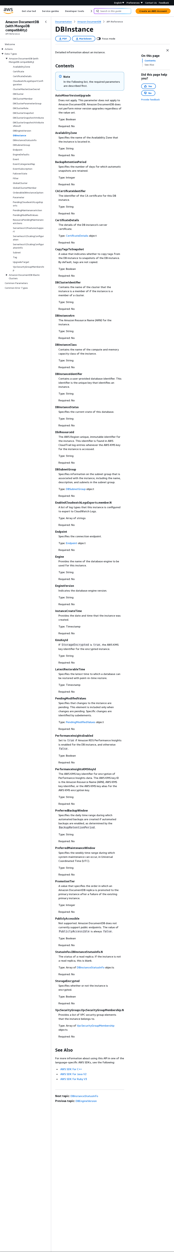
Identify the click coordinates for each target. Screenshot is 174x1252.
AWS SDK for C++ (71, 1069)
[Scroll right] (91, 11)
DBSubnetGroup (76, 489)
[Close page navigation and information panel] (167, 50)
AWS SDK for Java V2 (73, 1074)
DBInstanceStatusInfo (90, 967)
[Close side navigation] (46, 21)
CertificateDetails (77, 235)
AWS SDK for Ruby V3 (73, 1079)
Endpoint (71, 543)
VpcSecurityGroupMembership (95, 1025)
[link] (115, 21)
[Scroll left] (19, 11)
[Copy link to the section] (52, 66)
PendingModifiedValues (80, 722)
